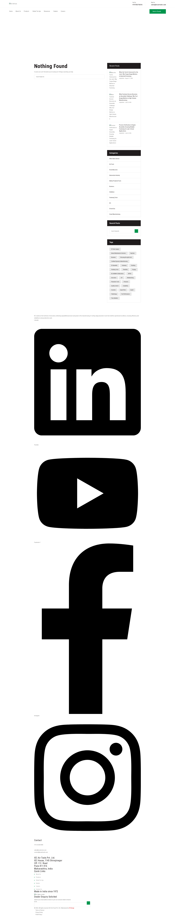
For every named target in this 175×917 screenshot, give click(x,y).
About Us (18, 11)
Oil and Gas (112, 208)
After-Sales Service (114, 158)
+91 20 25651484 (38, 845)
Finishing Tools (114, 269)
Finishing (133, 265)
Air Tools (111, 164)
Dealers (55, 11)
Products (26, 11)
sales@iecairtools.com (158, 5)
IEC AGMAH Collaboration (117, 273)
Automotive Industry (114, 175)
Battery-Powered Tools (115, 181)
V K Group (71, 908)
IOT (121, 277)
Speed (131, 290)
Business (111, 186)
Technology (114, 294)
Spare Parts (123, 290)
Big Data (132, 253)
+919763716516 (137, 5)
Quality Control (114, 285)
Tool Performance (125, 294)
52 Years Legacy (115, 249)
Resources (47, 11)
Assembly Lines (113, 169)
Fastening (124, 265)
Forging (134, 269)
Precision (126, 281)
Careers (63, 11)
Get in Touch (157, 11)
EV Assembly (114, 265)
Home (11, 11)
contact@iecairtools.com (41, 852)
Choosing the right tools (126, 257)
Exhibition (111, 192)
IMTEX (129, 273)
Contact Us (39, 889)
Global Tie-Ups (37, 11)
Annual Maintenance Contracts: (118, 253)
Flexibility (125, 269)
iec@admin (121, 78)
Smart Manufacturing (114, 214)
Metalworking (130, 277)
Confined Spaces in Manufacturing (119, 261)
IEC (110, 203)
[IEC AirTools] (13, 3)
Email (35, 901)
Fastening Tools (113, 197)
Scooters (113, 290)
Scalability (125, 285)
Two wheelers (114, 298)
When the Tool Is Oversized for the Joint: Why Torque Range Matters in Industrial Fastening (128, 74)
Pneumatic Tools (115, 281)
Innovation (113, 277)
